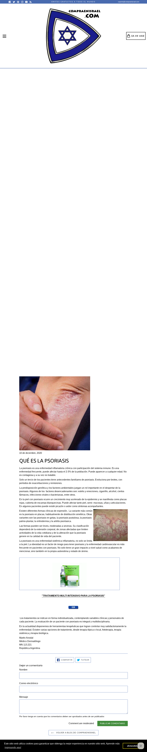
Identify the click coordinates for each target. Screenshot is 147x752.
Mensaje (23, 697)
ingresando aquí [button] (13, 747)
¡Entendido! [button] (133, 746)
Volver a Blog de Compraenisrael (76, 732)
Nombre (23, 669)
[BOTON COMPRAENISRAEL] (73, 608)
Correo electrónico (28, 683)
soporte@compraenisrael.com (128, 2)
